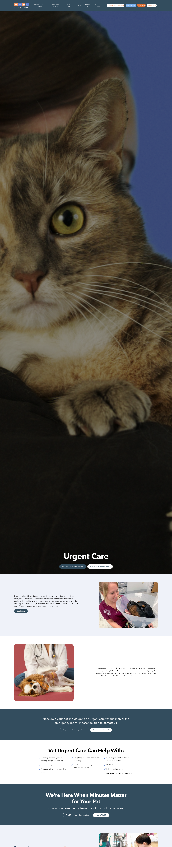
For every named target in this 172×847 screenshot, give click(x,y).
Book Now (141, 5)
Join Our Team (98, 5)
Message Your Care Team (116, 5)
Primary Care (68, 5)
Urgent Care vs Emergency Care (74, 730)
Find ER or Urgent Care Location (77, 815)
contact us (110, 723)
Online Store (152, 5)
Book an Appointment (101, 730)
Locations (78, 5)
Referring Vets (130, 5)
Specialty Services (55, 5)
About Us (87, 5)
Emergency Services (38, 5)
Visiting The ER (101, 815)
